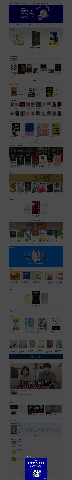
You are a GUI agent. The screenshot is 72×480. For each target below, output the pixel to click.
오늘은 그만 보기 (28, 456)
